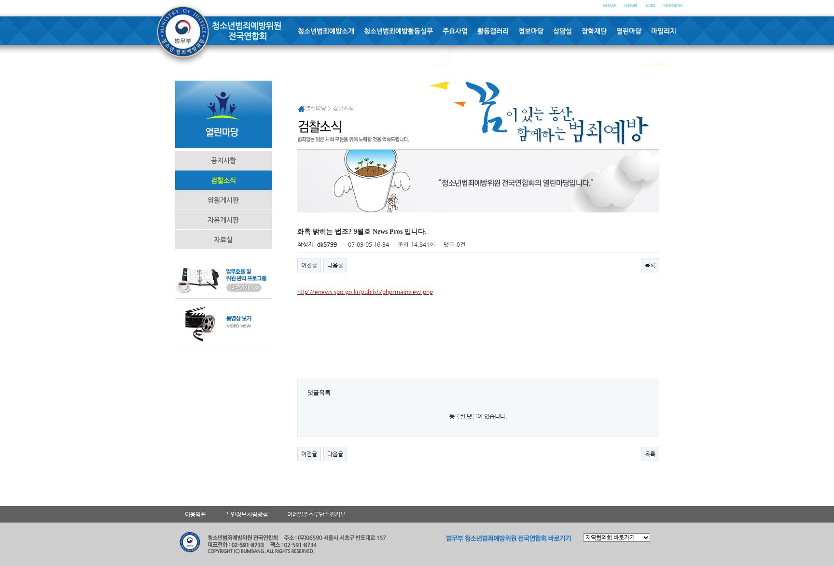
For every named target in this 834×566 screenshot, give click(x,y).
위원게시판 (223, 200)
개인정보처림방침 (246, 514)
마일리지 (663, 31)
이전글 (309, 265)
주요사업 (455, 31)
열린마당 (628, 31)
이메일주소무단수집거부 (316, 514)
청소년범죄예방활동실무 (398, 31)
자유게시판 (223, 220)
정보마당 (530, 31)
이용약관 (195, 514)
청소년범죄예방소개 (326, 31)
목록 (650, 265)
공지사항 (223, 160)
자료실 (223, 239)
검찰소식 (223, 180)
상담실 (562, 31)
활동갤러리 (493, 31)
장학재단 (594, 31)
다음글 (335, 265)
